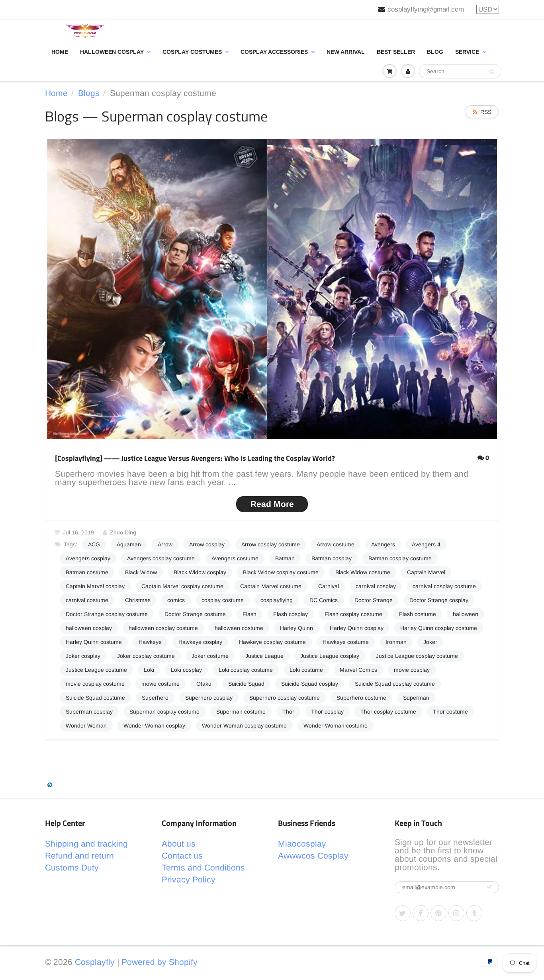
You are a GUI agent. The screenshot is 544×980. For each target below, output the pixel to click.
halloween (465, 614)
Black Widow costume (362, 572)
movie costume (160, 684)
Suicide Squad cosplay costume (395, 684)
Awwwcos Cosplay (313, 855)
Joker (430, 642)
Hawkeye (150, 642)
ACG (94, 544)
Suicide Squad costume (95, 697)
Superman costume (241, 711)
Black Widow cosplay (200, 572)
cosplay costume (223, 600)
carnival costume (87, 600)
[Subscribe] (489, 886)
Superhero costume (361, 697)
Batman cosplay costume (400, 558)
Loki (149, 670)
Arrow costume (335, 544)
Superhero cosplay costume (284, 697)
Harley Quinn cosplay (357, 628)
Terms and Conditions (203, 867)
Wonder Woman (86, 725)
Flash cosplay (290, 614)
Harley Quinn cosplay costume (438, 628)
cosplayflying (276, 600)
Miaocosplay (302, 843)
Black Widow (141, 572)
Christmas (138, 600)
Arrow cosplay (207, 544)
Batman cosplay (331, 558)
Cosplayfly (95, 961)
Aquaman (129, 544)
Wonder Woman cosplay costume (244, 725)
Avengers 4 (426, 544)
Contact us (182, 855)
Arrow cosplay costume (270, 544)
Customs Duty (72, 867)
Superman (416, 697)
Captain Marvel (426, 572)
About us (179, 843)
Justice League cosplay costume (417, 656)
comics (176, 600)
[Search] (491, 71)
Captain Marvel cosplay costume (182, 586)
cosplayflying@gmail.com (425, 9)
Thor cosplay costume (388, 711)
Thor (288, 711)
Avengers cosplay (88, 558)
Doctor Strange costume (195, 614)
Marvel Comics (358, 670)
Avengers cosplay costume (161, 558)
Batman (285, 558)
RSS (485, 112)
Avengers (383, 544)
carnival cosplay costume (444, 586)
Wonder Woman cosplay (154, 725)
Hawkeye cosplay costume (272, 642)
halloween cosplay (89, 628)
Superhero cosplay (209, 697)
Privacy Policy (188, 879)
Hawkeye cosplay (200, 642)
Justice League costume (96, 670)
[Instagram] (456, 913)
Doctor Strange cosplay (438, 600)
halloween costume (239, 628)
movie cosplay (412, 670)
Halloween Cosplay (112, 52)
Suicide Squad (246, 684)
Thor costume (450, 711)
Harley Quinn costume (94, 642)
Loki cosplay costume (246, 670)
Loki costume (306, 670)
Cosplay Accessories (274, 52)
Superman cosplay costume (164, 711)
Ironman (396, 642)
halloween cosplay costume (163, 628)
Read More (272, 504)
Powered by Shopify (159, 961)
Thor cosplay (327, 711)
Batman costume (87, 572)
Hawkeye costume (346, 642)
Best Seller (396, 52)
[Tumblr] (474, 913)
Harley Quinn (296, 628)
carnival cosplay (376, 586)
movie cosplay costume (95, 684)
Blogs (89, 93)
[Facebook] (421, 913)
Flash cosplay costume (353, 614)
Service (467, 52)
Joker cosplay (83, 656)
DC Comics (323, 600)
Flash (249, 614)
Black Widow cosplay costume (281, 572)
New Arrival (346, 52)
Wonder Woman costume (335, 725)
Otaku (203, 684)
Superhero (155, 697)
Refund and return (79, 855)
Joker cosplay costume (146, 656)
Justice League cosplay (329, 656)
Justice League (264, 656)
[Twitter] (403, 913)
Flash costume (417, 614)
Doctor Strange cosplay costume (107, 614)
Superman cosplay (89, 711)
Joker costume (210, 656)
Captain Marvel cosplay (95, 586)
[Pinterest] (438, 913)
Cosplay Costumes (192, 52)
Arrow (165, 544)
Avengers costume (234, 558)
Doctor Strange (373, 600)
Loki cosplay (186, 670)
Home (59, 52)
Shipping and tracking (86, 843)
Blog (435, 52)
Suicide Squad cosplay (309, 684)
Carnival (328, 586)
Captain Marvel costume (270, 586)
